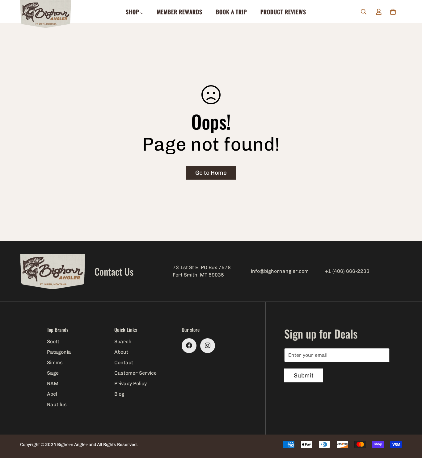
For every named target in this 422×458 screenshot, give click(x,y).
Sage (53, 373)
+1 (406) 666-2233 (347, 271)
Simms (55, 362)
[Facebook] (189, 345)
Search (123, 341)
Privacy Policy (130, 383)
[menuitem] (134, 12)
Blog (119, 394)
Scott (53, 341)
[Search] (364, 12)
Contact (123, 362)
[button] (393, 12)
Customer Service (135, 373)
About (121, 352)
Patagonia (59, 352)
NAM (52, 383)
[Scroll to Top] (410, 424)
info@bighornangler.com (280, 271)
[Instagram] (207, 345)
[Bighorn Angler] (45, 14)
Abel (52, 394)
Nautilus (57, 404)
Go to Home (211, 172)
